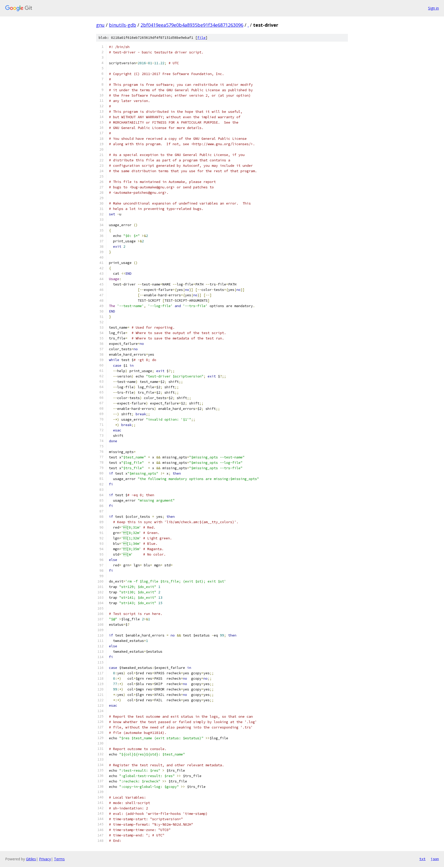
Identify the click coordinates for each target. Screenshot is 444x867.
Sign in (433, 8)
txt (422, 858)
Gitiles (31, 858)
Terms (59, 858)
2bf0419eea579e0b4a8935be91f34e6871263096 (192, 25)
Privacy (45, 858)
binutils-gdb (122, 25)
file (201, 37)
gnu (100, 25)
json (435, 858)
